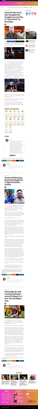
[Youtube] (6, 402)
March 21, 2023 (8, 187)
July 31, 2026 (31, 53)
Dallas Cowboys (12, 269)
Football (15, 271)
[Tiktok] (8, 402)
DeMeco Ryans (15, 270)
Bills (19, 206)
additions (6, 206)
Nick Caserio (19, 270)
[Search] (35, 7)
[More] (33, 7)
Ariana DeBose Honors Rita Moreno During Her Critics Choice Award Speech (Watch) (14, 383)
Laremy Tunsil (11, 271)
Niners (10, 222)
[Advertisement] (31, 23)
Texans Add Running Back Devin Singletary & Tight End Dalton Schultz (14, 181)
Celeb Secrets (5, 406)
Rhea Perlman (9, 158)
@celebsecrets (7, 105)
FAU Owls (3, 271)
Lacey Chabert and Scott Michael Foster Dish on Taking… (32, 50)
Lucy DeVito (17, 158)
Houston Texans (8, 205)
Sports (8, 175)
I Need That (20, 158)
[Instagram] (4, 402)
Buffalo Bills (21, 269)
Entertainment (9, 10)
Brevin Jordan (18, 271)
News (5, 10)
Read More (4, 400)
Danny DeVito (5, 158)
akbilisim (8, 407)
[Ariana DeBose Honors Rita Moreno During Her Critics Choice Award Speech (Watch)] (14, 377)
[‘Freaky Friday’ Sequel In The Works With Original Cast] (32, 377)
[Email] (15, 155)
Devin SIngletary (10, 270)
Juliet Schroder (33, 42)
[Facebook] (2, 402)
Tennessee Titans (12, 323)
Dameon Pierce (4, 270)
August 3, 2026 (32, 43)
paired (6, 229)
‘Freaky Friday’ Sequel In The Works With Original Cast (32, 382)
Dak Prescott (6, 271)
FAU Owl (12, 322)
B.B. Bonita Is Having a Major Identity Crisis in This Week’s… (20, 394)
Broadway (13, 158)
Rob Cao (11, 139)
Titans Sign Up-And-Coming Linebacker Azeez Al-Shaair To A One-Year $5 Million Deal (13, 296)
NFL (7, 270)
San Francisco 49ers (6, 269)
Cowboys (13, 207)
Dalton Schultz (16, 269)
